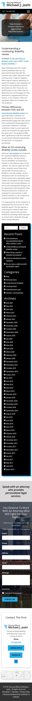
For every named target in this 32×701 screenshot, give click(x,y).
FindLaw (16, 697)
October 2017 (11, 446)
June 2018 (9, 420)
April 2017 (9, 466)
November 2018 (12, 404)
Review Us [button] (16, 655)
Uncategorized (11, 286)
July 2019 (9, 378)
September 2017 (12, 450)
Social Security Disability (14, 283)
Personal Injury (11, 280)
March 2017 (10, 469)
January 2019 (10, 397)
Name (4, 533)
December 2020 (11, 322)
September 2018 (12, 410)
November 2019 (12, 365)
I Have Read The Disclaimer (14, 593)
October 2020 (11, 329)
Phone (4, 543)
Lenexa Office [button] (16, 648)
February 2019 (11, 394)
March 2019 (10, 391)
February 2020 (11, 355)
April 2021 (9, 309)
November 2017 (12, 443)
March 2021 (10, 312)
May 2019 (9, 384)
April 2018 (9, 427)
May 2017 (9, 463)
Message (5, 573)
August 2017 (10, 453)
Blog (7, 276)
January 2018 (10, 437)
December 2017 (11, 440)
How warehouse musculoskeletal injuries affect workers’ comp (14, 240)
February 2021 (11, 316)
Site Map (15, 692)
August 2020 (10, 335)
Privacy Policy (25, 692)
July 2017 (9, 456)
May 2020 (9, 345)
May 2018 (9, 423)
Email (5, 563)
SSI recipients (14, 153)
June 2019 (9, 381)
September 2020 (12, 332)
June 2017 (9, 459)
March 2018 (10, 430)
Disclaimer (6, 589)
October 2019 (11, 368)
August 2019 (10, 375)
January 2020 (10, 358)
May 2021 (9, 306)
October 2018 (11, 407)
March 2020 (10, 352)
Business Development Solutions (15, 694)
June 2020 (9, 342)
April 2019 (9, 388)
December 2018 (11, 401)
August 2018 (10, 414)
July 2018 (9, 417)
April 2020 (9, 348)
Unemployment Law (13, 289)
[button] (28, 11)
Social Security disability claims (13, 113)
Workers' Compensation (14, 293)
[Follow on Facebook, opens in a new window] (16, 661)
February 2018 (11, 433)
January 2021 (10, 319)
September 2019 (12, 371)
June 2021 (9, 303)
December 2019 (11, 361)
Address (5, 553)
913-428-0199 (10, 11)
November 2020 (12, 326)
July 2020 (9, 339)
